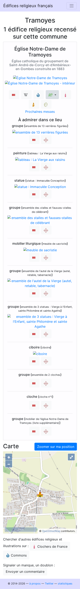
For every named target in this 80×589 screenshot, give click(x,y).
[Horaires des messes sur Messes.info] (34, 104)
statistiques (65, 583)
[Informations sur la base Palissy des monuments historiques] (46, 139)
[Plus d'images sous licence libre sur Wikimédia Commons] (38, 94)
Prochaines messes (40, 112)
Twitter (49, 583)
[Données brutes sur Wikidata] (14, 94)
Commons (19, 555)
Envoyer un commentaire (25, 571)
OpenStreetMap (51, 531)
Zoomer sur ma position (55, 447)
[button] (52, 94)
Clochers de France (52, 546)
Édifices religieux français (28, 5)
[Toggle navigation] (71, 5)
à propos (35, 583)
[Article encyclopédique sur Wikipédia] (26, 94)
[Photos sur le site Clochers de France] (66, 94)
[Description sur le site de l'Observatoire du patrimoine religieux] (46, 104)
